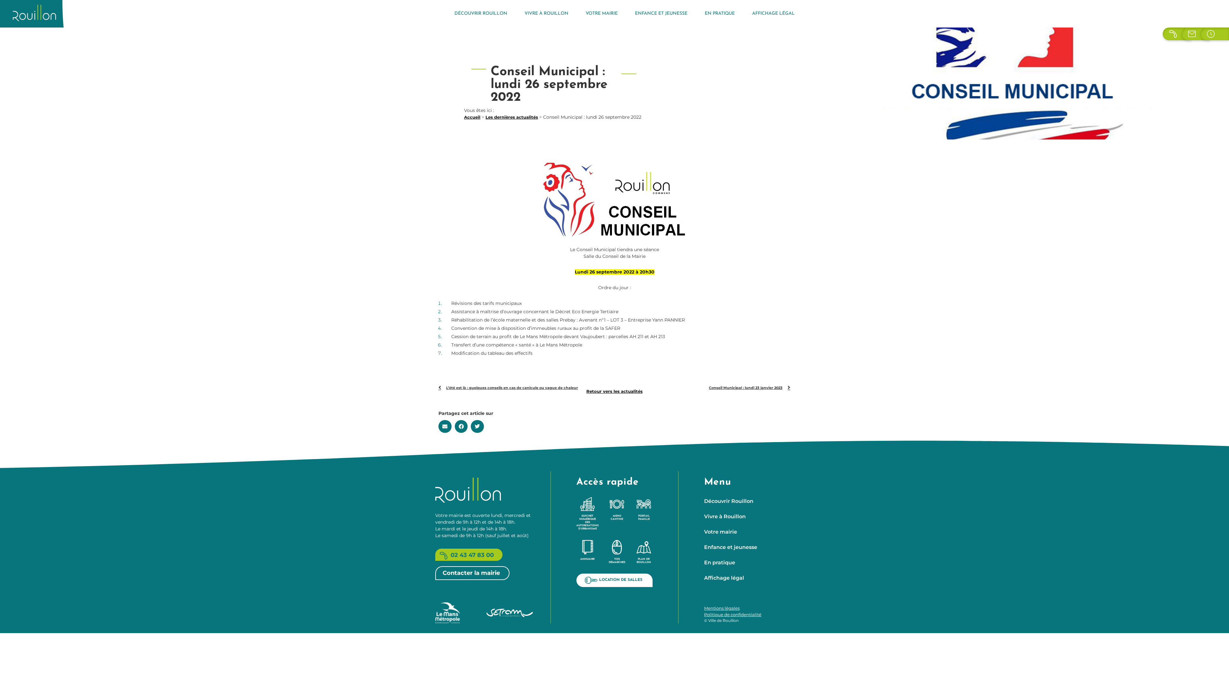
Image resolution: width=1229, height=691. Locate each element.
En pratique (720, 13)
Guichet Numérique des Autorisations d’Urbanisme (587, 522)
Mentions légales (722, 608)
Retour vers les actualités (614, 391)
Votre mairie (602, 13)
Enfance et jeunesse (661, 13)
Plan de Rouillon (644, 561)
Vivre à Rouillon (546, 13)
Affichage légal (773, 13)
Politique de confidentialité (732, 614)
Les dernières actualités (512, 117)
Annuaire (587, 559)
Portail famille (644, 517)
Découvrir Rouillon (480, 13)
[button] (445, 426)
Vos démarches (617, 561)
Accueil (472, 117)
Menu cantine (617, 517)
